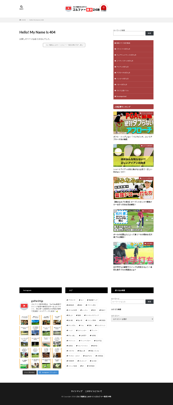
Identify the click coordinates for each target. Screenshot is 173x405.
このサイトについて (93, 391)
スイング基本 (91, 320)
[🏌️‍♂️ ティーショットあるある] (57, 363)
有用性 (94, 335)
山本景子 (83, 335)
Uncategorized (121, 96)
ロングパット (101, 325)
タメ (82, 300)
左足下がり (88, 356)
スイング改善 (72, 366)
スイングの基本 (148, 211)
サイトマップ (76, 391)
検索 (149, 33)
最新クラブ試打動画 (123, 43)
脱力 (94, 310)
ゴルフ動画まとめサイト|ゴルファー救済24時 (93, 396)
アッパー (94, 330)
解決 (80, 305)
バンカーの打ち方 (122, 79)
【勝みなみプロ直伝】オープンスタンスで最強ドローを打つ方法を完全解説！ (132, 203)
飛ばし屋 (82, 351)
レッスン (85, 310)
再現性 (103, 320)
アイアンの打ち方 (122, 67)
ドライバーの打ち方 (123, 49)
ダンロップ (82, 361)
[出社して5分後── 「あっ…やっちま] (46, 320)
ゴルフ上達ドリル (122, 90)
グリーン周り (91, 305)
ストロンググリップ (92, 315)
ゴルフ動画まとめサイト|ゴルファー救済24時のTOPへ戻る (64, 45)
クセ (82, 325)
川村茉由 (100, 356)
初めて (103, 310)
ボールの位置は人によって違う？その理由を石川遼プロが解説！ (132, 235)
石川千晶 (99, 341)
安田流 (70, 346)
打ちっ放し (71, 335)
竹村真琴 (71, 361)
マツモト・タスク (74, 356)
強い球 (80, 320)
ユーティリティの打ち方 (124, 61)
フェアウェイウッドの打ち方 (126, 55)
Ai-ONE (94, 361)
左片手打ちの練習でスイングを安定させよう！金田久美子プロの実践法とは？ (132, 268)
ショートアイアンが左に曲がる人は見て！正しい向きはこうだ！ (132, 170)
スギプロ (71, 351)
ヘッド (70, 330)
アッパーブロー (86, 341)
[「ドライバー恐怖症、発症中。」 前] (35, 342)
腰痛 (79, 315)
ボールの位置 (72, 310)
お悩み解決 (149, 243)
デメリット (71, 341)
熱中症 (95, 346)
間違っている (94, 351)
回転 (90, 325)
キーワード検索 (119, 30)
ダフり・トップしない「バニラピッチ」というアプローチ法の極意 (132, 138)
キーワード (115, 299)
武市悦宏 (92, 366)
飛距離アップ (93, 300)
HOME (23, 20)
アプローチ (71, 300)
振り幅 (70, 320)
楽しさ (70, 315)
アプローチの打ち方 (123, 73)
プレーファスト (83, 346)
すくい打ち (71, 325)
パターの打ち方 (121, 84)
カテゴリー (115, 316)
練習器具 (71, 305)
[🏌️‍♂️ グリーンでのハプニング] (46, 363)
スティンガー (82, 330)
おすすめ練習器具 (147, 145)
